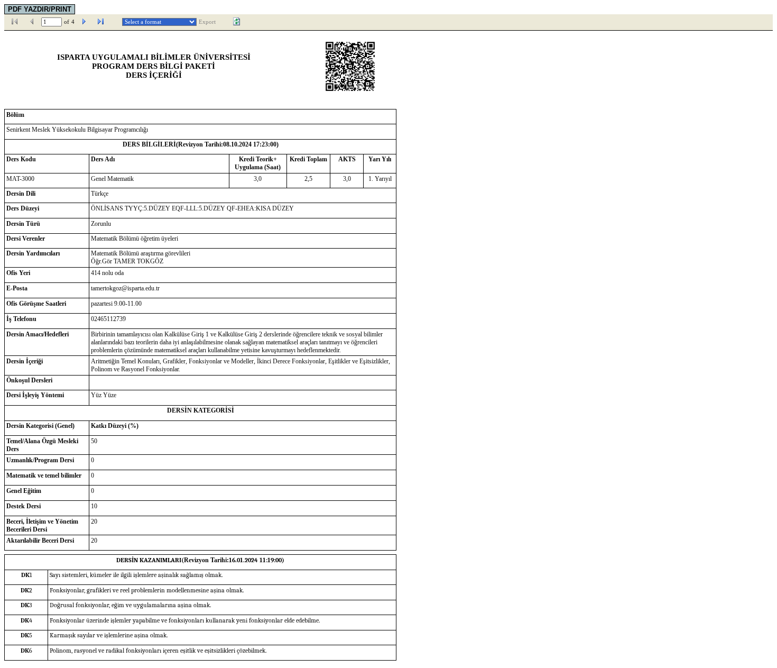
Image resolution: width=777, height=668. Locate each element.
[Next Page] (84, 21)
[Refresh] (236, 21)
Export (207, 22)
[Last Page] (101, 21)
